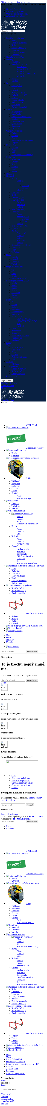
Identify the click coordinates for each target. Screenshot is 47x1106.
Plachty (14, 138)
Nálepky (15, 78)
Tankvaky (15, 50)
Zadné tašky (16, 55)
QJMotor (15, 364)
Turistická (15, 264)
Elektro (9, 109)
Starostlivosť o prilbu (20, 335)
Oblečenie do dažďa (19, 226)
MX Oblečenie (17, 200)
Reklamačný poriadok (20, 780)
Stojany (14, 143)
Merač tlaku (16, 114)
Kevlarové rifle (23, 216)
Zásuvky (15, 128)
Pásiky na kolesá (18, 93)
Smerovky (15, 126)
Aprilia (14, 283)
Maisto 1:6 (21, 76)
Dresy (19, 202)
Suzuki (14, 295)
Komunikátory (17, 312)
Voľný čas (15, 252)
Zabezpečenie (12, 366)
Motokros (15, 314)
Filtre (13, 273)
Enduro (14, 307)
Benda (14, 453)
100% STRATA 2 (24, 319)
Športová (15, 262)
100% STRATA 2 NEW (27, 321)
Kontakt (14, 787)
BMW (14, 285)
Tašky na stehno (18, 52)
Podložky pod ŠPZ (19, 95)
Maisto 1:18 (22, 71)
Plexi (13, 328)
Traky (13, 250)
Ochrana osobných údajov (22, 783)
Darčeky (9, 59)
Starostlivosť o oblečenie (21, 245)
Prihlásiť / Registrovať (15, 1073)
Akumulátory (16, 112)
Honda (14, 290)
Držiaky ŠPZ (16, 85)
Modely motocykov (19, 64)
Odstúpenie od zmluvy (20, 785)
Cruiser (14, 162)
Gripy (13, 88)
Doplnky (10, 83)
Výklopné (15, 340)
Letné (19, 183)
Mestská (14, 257)
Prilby (8, 300)
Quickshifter (16, 124)
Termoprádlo (16, 247)
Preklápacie (16, 331)
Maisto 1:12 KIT (24, 69)
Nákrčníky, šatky (18, 209)
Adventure (15, 159)
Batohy (14, 40)
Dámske (14, 147)
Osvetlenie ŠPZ (17, 121)
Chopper (15, 302)
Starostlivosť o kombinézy (22, 154)
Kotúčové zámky (18, 369)
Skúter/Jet (15, 333)
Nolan (3, 683)
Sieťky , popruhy (18, 47)
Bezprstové (21, 233)
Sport (13, 169)
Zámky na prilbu (18, 373)
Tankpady (15, 105)
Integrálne (15, 309)
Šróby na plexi (17, 102)
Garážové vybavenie (14, 131)
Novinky (10, 174)
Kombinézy (11, 145)
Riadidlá (14, 97)
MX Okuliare (17, 347)
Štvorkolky (16, 171)
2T (12, 269)
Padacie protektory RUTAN (18, 281)
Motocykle (10, 157)
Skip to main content (25, 2)
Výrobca (9, 362)
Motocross (21, 240)
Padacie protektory (19, 357)
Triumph (15, 297)
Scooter (14, 166)
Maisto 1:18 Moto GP (26, 74)
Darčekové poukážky (15, 57)
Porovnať (10, 1071)
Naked (14, 164)
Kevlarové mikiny (24, 549)
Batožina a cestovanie (15, 38)
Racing (9, 342)
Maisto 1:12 (22, 66)
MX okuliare (16, 316)
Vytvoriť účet (6, 1094)
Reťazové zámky (18, 371)
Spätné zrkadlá (17, 100)
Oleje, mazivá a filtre (14, 266)
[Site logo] (14, 28)
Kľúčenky (15, 62)
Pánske (14, 150)
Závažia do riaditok (19, 107)
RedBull (20, 326)
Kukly (14, 195)
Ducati (14, 288)
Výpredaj (10, 345)
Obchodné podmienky (20, 778)
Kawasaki (15, 293)
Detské (19, 238)
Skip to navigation (9, 2)
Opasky (14, 228)
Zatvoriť (4, 1080)
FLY (18, 323)
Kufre (13, 45)
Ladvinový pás (17, 197)
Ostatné (14, 81)
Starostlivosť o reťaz (19, 278)
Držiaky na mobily (19, 43)
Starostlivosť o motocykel (22, 140)
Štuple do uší (16, 338)
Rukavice (21, 207)
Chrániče (15, 193)
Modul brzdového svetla (21, 116)
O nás (13, 776)
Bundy (14, 178)
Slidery (14, 152)
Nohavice (21, 204)
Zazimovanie (11, 376)
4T (12, 271)
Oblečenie (10, 176)
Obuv (8, 254)
